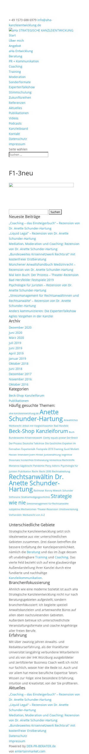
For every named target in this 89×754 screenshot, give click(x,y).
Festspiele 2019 (44, 449)
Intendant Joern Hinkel (30, 454)
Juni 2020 (15, 333)
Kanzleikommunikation (25, 578)
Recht (35, 471)
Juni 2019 (15, 348)
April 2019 (16, 353)
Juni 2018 (15, 369)
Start (12, 35)
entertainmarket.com (30, 751)
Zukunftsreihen (20, 97)
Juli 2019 (15, 343)
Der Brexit (72, 437)
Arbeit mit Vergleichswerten (37, 425)
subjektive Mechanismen (23, 509)
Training (15, 72)
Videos (13, 118)
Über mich (16, 40)
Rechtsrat (39, 490)
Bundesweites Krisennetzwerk (25, 437)
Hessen (13, 454)
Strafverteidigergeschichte (35, 497)
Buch (72, 432)
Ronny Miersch (53, 490)
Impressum (17, 144)
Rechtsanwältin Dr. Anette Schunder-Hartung (36, 483)
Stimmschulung (20, 92)
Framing (58, 449)
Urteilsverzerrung (68, 509)
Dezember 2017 (20, 374)
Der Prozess (15, 443)
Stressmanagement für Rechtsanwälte (47, 503)
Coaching (15, 66)
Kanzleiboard (18, 128)
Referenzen (17, 103)
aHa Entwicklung (21, 51)
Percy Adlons (52, 465)
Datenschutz (18, 139)
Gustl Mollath (71, 449)
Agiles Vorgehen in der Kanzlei (31, 316)
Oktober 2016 (18, 384)
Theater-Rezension (47, 509)
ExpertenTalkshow (22, 87)
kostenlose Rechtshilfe (62, 460)
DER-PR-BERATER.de (41, 746)
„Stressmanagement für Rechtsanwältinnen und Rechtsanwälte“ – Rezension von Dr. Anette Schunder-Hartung (44, 300)
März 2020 (16, 338)
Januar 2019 (17, 358)
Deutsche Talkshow (33, 443)
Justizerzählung (52, 454)
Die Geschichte (53, 443)
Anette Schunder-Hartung (36, 415)
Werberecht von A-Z (34, 514)
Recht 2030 (45, 471)
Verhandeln (15, 514)
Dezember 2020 (20, 327)
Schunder (67, 490)
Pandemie (38, 465)
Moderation (17, 77)
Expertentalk (28, 449)
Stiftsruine (14, 497)
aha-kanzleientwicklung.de (24, 413)
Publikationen (19, 113)
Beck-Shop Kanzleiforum (26, 395)
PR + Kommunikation (24, 61)
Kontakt (14, 134)
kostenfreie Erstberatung (35, 460)
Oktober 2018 (18, 363)
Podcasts (15, 123)
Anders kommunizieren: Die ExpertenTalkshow (42, 311)
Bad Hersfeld (61, 425)
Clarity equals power (54, 437)
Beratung (15, 56)
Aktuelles (15, 108)
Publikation (24, 471)
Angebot (15, 46)
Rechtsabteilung (61, 471)
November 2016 (20, 379)
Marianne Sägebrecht (20, 465)
